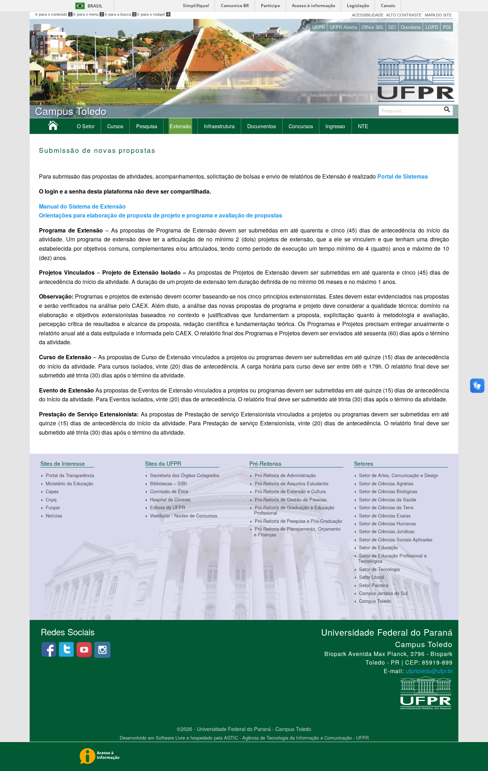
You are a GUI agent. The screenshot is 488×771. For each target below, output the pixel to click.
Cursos (115, 126)
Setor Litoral (371, 577)
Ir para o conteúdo (53, 14)
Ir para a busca (120, 14)
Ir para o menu (88, 14)
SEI (392, 27)
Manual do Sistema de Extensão (83, 206)
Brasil (95, 6)
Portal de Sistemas (402, 176)
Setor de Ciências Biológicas (388, 491)
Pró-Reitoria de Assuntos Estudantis (291, 483)
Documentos (261, 126)
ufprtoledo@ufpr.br (429, 671)
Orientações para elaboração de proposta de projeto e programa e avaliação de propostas (161, 215)
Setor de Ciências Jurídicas (386, 531)
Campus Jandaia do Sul (383, 593)
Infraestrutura (219, 126)
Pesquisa (146, 126)
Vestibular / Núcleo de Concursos (183, 515)
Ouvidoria (410, 27)
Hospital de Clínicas (170, 499)
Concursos (301, 126)
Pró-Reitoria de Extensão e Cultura (290, 491)
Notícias (54, 515)
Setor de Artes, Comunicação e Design (398, 475)
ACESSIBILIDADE (367, 15)
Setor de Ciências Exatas (384, 515)
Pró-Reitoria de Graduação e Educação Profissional (294, 510)
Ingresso (335, 126)
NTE (363, 126)
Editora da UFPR (167, 507)
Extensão (180, 126)
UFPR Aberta (343, 27)
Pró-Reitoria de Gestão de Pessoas (291, 499)
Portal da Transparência (70, 475)
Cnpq (51, 499)
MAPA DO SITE (438, 15)
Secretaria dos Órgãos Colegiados (184, 475)
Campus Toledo (375, 601)
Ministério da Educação (69, 483)
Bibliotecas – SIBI (168, 483)
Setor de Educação (378, 547)
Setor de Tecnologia (379, 569)
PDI (447, 27)
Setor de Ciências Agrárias (386, 483)
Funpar (53, 507)
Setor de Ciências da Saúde (387, 499)
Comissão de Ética (169, 491)
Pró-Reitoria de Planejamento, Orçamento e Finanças (297, 531)
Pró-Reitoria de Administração (285, 475)
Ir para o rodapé (153, 14)
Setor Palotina (373, 585)
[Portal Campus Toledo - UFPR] (53, 127)
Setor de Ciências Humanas (387, 523)
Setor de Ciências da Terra (386, 507)
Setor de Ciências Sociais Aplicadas (395, 539)
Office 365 (372, 27)
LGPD (431, 27)
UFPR (318, 27)
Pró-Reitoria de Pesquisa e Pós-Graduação (298, 520)
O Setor (86, 126)
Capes (52, 491)
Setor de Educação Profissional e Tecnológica (392, 558)
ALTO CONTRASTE (404, 15)
